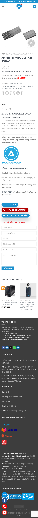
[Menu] (3, 6)
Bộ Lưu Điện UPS (19, 53)
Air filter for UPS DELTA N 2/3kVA (20, 86)
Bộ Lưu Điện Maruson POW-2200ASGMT (9, 303)
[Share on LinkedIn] (21, 93)
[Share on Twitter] (10, 93)
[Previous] (1, 299)
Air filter (7, 86)
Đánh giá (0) (6, 109)
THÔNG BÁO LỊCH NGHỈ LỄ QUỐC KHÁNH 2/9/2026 (19, 362)
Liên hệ (12, 510)
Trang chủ (6, 53)
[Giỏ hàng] (34, 6)
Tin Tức (26, 510)
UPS (33, 86)
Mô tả (4, 105)
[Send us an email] (10, 347)
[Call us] (14, 347)
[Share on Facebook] (7, 93)
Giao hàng (6, 401)
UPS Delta (5, 88)
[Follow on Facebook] (3, 347)
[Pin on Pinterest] (18, 93)
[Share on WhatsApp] (3, 93)
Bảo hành (5, 392)
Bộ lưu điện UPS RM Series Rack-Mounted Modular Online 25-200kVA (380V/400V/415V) (27, 306)
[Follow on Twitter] (7, 347)
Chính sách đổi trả (9, 406)
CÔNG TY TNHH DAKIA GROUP (15, 168)
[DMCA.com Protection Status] (28, 497)
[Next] (37, 299)
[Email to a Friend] (14, 93)
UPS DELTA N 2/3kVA (15, 88)
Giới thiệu (19, 510)
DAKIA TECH (7, 192)
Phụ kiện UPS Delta (20, 55)
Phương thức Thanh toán (12, 397)
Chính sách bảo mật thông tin (14, 411)
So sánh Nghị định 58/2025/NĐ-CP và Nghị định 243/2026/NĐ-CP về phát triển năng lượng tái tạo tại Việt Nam (19, 378)
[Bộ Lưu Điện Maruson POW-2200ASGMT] (10, 291)
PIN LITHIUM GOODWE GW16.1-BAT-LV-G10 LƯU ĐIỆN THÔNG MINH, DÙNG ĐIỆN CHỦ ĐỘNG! (19, 369)
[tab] (19, 105)
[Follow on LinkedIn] (18, 347)
